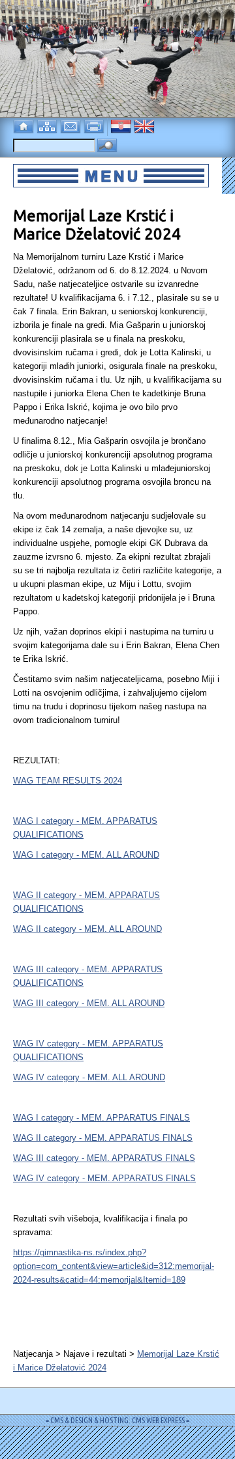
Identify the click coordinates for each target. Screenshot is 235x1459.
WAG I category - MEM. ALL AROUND (86, 855)
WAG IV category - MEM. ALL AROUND (89, 1077)
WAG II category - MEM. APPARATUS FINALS (103, 1138)
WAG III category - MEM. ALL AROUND (88, 1003)
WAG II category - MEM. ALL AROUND (87, 929)
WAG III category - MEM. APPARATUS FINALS (104, 1158)
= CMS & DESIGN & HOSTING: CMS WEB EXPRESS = (117, 1420)
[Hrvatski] (122, 125)
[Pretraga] (107, 146)
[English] (145, 125)
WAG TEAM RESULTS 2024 (67, 780)
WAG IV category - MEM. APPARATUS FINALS (104, 1178)
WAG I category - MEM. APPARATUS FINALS (101, 1118)
